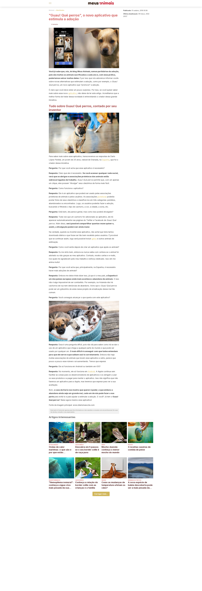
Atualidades (60, 10)
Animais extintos (134, 480)
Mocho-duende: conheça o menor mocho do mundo (110, 450)
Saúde (104, 480)
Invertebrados (54, 480)
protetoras (102, 197)
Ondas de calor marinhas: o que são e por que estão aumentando (60, 450)
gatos (94, 239)
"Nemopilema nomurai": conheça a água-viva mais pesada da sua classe (61, 485)
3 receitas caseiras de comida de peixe (139, 448)
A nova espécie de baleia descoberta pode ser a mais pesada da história (140, 485)
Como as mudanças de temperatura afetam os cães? (113, 485)
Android (91, 371)
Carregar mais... (101, 494)
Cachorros (79, 445)
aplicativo (72, 93)
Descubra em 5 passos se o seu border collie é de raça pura (87, 450)
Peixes (130, 445)
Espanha (105, 160)
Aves (103, 445)
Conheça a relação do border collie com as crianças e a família (86, 485)
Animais (51, 10)
